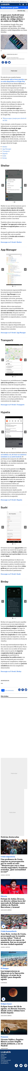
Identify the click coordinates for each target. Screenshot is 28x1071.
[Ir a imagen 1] (12, 286)
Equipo (2, 1055)
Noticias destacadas (10, 837)
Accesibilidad (4, 1061)
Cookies (3, 1058)
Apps (2, 683)
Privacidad (3, 1057)
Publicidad (3, 1054)
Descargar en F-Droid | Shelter (11, 242)
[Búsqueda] (20, 4)
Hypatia (5, 153)
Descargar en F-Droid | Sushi (11, 574)
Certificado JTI (4, 1063)
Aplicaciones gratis (9, 7)
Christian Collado (12, 54)
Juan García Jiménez (6, 910)
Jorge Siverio (4, 1048)
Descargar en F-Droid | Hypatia (11, 500)
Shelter (4, 147)
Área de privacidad (6, 1060)
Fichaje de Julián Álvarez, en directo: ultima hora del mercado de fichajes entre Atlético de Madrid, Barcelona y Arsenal (13, 903)
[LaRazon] (6, 4)
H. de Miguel (4, 982)
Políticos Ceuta (7, 1)
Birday (4, 158)
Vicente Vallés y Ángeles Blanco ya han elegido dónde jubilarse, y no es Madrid (12, 1042)
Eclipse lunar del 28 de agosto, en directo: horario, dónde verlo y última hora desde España (13, 1009)
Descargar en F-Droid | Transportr (12, 405)
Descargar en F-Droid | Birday (11, 671)
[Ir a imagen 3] (15, 286)
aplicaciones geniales (17, 79)
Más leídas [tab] (4, 696)
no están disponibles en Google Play (13, 81)
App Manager (6, 149)
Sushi (4, 156)
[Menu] (26, 4)
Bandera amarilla (15, 1)
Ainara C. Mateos (5, 875)
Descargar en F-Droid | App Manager (13, 333)
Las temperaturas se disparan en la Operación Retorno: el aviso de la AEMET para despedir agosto (12, 975)
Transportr (6, 151)
